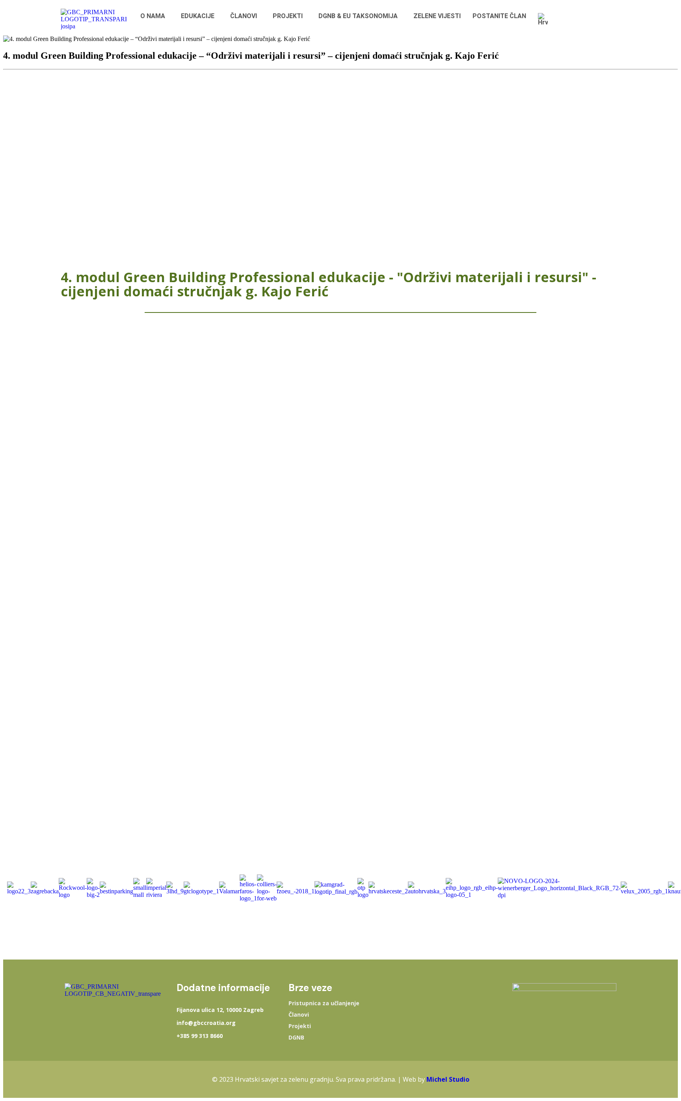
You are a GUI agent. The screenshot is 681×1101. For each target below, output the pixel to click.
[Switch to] (545, 19)
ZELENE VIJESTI (437, 16)
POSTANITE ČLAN (499, 16)
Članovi (298, 1014)
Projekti (299, 1026)
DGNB (296, 1037)
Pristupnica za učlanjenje (323, 1003)
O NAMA (152, 16)
